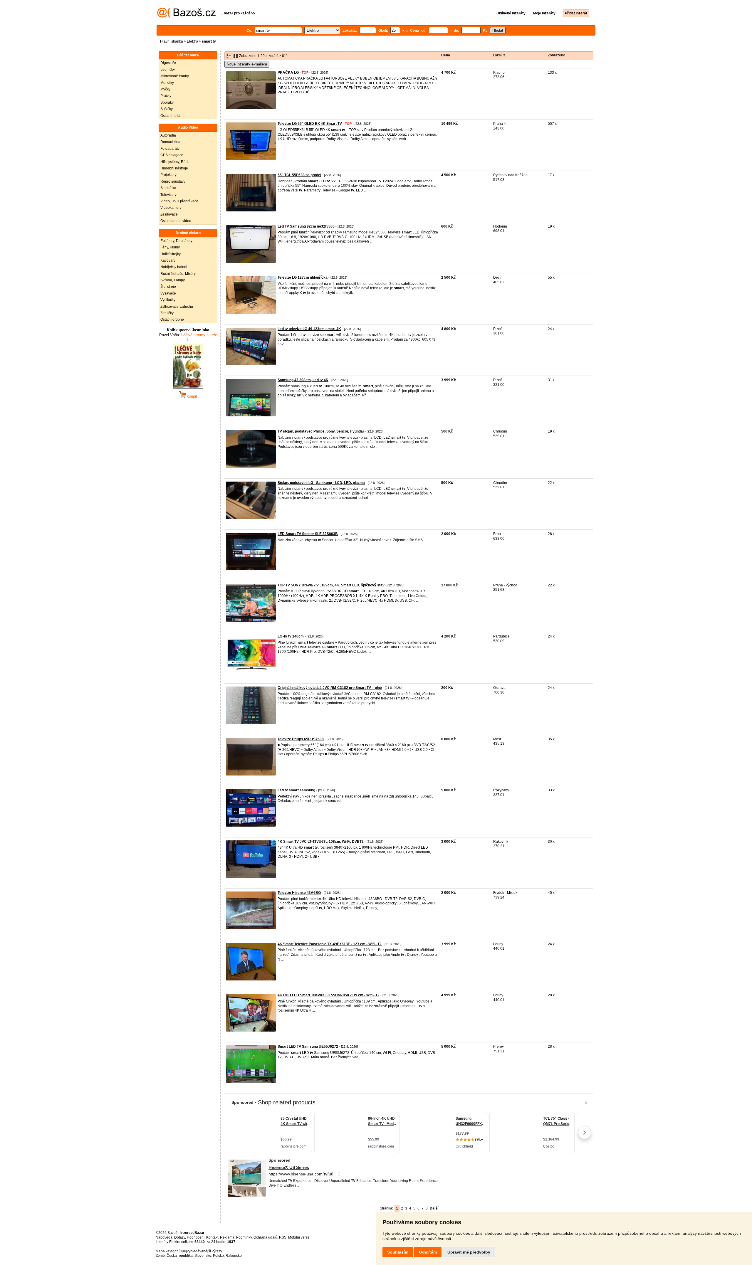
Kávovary (167, 260)
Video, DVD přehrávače (179, 201)
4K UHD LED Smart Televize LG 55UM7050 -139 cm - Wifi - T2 (329, 995)
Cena (445, 55)
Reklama (227, 1237)
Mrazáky (167, 83)
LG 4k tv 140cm (291, 636)
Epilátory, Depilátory (176, 241)
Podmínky (244, 1237)
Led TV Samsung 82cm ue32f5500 (306, 226)
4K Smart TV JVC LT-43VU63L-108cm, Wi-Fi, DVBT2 (321, 842)
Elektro (192, 41)
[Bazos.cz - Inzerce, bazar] (186, 16)
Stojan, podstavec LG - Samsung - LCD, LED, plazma (321, 483)
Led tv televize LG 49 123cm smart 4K (309, 329)
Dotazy (179, 1237)
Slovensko (202, 1256)
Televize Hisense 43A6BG (299, 893)
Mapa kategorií (167, 1251)
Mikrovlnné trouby (174, 76)
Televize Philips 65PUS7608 (301, 739)
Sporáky (167, 102)
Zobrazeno (556, 55)
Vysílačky (167, 300)
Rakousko (234, 1256)
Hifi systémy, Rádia (175, 162)
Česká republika (180, 1256)
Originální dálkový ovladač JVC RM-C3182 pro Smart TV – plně (330, 688)
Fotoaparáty (169, 149)
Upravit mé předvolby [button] (468, 1252)
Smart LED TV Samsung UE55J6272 (308, 1046)
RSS (282, 1237)
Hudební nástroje (174, 168)
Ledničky (167, 70)
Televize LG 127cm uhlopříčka (303, 277)
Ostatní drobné (172, 319)
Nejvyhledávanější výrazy (201, 1251)
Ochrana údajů (265, 1237)
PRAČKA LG (288, 72)
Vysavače (168, 293)
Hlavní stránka (171, 41)
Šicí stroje (168, 287)
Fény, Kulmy (170, 247)
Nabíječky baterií (173, 267)
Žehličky (167, 313)
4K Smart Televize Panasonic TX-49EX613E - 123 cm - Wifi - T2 (330, 944)
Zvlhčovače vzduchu (176, 307)
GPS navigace (171, 155)
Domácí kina (170, 142)
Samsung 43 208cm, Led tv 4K (303, 380)
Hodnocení (195, 1237)
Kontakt (212, 1237)
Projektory (168, 175)
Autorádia (168, 135)
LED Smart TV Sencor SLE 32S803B (308, 534)
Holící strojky (170, 254)
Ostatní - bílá (170, 116)
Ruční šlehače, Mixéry (178, 274)
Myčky (165, 89)
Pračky (165, 96)
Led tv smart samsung (296, 790)
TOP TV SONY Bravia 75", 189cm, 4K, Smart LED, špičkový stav (331, 585)
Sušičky (166, 109)
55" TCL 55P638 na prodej (299, 175)
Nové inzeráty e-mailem (247, 64)
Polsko (218, 1256)
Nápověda (164, 1237)
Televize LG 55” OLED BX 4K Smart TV (310, 124)
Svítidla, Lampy (172, 280)
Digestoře (168, 63)
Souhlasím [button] (397, 1252)
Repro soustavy (172, 181)
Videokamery (171, 208)
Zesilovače (169, 214)
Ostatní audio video (175, 221)
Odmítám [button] (428, 1252)
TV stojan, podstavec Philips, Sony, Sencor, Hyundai (321, 431)
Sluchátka (168, 188)
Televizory (168, 195)
